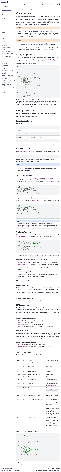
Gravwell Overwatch (6, 25)
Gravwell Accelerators (6, 49)
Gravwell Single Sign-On (6, 82)
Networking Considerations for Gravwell (8, 17)
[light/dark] (53, 4)
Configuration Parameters (7, 36)
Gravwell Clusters (5, 20)
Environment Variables (6, 34)
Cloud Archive (5, 41)
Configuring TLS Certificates (7, 75)
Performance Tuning (6, 51)
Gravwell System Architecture (24, 9)
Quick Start (19, 4)
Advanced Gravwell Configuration (6, 31)
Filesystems (4, 14)
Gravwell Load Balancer (6, 23)
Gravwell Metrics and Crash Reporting (7, 54)
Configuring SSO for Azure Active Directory (7, 85)
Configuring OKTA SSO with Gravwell (7, 91)
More (30, 4)
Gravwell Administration (7, 80)
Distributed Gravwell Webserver (8, 22)
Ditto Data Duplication (6, 45)
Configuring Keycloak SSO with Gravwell (8, 88)
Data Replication (5, 43)
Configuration (25, 4)
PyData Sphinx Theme (11, 470)
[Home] (17, 9)
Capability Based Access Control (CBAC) (6, 57)
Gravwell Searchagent (6, 47)
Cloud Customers (5, 65)
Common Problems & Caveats (7, 60)
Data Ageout (4, 39)
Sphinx (8, 468)
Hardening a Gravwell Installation (6, 73)
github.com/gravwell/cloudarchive (47, 115)
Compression (4, 38)
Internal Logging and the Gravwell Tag (7, 62)
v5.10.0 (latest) (4, 6)
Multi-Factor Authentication (7, 70)
